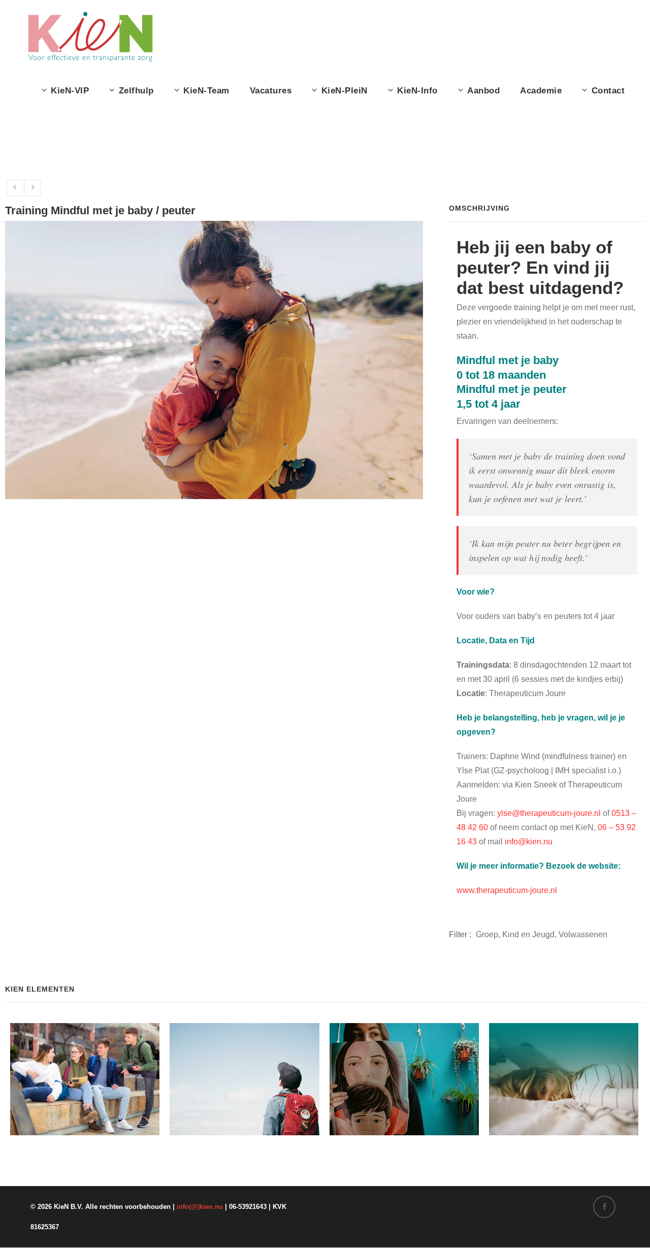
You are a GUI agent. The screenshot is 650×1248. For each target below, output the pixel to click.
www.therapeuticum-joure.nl (507, 890)
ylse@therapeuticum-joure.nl (549, 813)
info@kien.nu (528, 841)
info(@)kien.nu (200, 1206)
